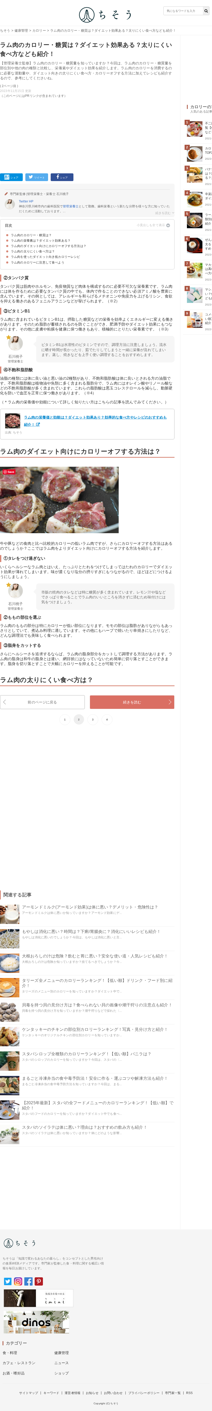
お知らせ (92, 1393)
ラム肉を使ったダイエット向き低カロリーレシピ (45, 257)
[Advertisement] (87, 135)
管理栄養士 (71, 206)
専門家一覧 (173, 1393)
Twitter (23, 201)
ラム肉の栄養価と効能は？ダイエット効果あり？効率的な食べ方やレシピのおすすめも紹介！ (95, 421)
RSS (189, 1393)
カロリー (39, 30)
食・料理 (10, 1353)
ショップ (61, 1373)
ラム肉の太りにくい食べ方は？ (33, 251)
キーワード (51, 1393)
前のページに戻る (42, 702)
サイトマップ (28, 1393)
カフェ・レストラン (19, 1363)
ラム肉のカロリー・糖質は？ (31, 235)
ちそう (5, 30)
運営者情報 (72, 1393)
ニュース (61, 1363)
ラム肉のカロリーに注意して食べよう (37, 262)
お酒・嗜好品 (14, 1373)
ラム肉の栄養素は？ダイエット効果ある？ (41, 240)
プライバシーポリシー (144, 1393)
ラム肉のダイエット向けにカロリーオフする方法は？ (48, 246)
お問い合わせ (113, 1393)
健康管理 (21, 30)
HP (31, 201)
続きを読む (132, 702)
